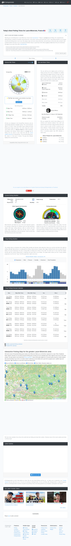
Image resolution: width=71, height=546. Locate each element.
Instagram (35, 530)
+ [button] (6, 366)
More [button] (52, 2)
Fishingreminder (9, 2)
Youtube (35, 532)
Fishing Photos (17, 534)
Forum (46, 2)
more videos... (63, 507)
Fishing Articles (17, 535)
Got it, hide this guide (61, 53)
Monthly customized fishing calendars (14, 344)
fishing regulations (28, 357)
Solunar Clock (44, 531)
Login (57, 2)
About (60, 529)
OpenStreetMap (59, 398)
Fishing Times (29, 2)
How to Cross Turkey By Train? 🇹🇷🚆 (55, 503)
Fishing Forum (17, 532)
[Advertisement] (35, 17)
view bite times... (24, 44)
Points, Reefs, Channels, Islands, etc (43, 363)
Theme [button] (63, 2)
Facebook (35, 529)
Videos (41, 2)
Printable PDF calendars (11, 345)
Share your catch (36, 474)
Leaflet (54, 398)
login (9, 515)
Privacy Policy (62, 534)
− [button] (6, 368)
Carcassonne (35, 37)
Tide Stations (17, 531)
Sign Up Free (18, 102)
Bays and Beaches (10, 363)
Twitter (34, 534)
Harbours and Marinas (21, 363)
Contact (61, 527)
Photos (36, 2)
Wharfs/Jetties (30, 363)
